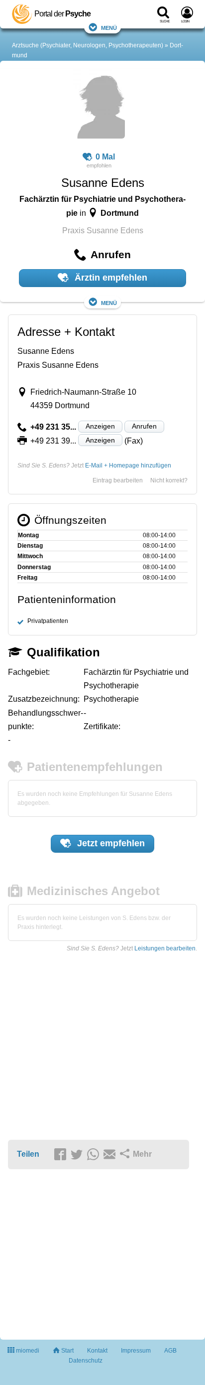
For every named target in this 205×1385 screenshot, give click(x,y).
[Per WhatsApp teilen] (94, 1154)
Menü (109, 27)
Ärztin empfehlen (109, 278)
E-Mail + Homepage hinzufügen (128, 465)
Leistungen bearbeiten (165, 948)
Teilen (28, 1154)
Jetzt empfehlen (110, 843)
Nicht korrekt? (169, 480)
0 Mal (105, 157)
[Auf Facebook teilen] (61, 1154)
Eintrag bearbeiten (118, 480)
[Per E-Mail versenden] (110, 1154)
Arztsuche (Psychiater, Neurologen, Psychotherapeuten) (87, 45)
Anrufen (144, 426)
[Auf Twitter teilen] (78, 1154)
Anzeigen (100, 426)
